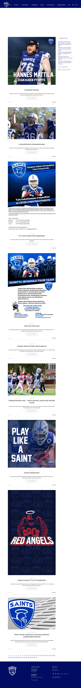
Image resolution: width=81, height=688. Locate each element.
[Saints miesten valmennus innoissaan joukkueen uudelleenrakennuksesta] (32, 613)
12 (30, 655)
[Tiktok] (60, 674)
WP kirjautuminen (55, 670)
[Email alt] (67, 674)
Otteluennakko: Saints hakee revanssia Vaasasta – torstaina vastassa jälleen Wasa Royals (65, 62)
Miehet (30, 632)
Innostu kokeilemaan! (31, 473)
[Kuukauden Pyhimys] (32, 61)
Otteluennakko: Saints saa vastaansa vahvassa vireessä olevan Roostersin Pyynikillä (64, 49)
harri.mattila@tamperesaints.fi (37, 677)
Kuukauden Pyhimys (31, 90)
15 (36, 655)
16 (38, 655)
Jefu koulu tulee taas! (31, 326)
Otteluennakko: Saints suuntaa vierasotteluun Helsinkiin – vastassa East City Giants (65, 58)
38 (34, 657)
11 (28, 655)
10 (26, 655)
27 (13, 657)
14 (34, 655)
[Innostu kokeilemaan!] (32, 444)
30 (18, 657)
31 (20, 657)
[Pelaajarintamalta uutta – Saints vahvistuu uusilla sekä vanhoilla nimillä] (32, 379)
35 (28, 657)
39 (36, 657)
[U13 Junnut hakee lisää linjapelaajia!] (32, 196)
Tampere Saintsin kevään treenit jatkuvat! (32, 346)
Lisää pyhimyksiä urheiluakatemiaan (32, 144)
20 (46, 655)
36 (30, 657)
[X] (62, 674)
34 (26, 657)
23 (52, 655)
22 (50, 655)
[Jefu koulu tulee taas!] (32, 287)
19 (44, 655)
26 (11, 657)
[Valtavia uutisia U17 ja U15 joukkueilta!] (32, 532)
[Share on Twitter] (53, 102)
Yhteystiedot (33, 671)
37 (32, 657)
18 (42, 655)
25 (9, 657)
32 (22, 657)
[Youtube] (58, 674)
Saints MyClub (55, 669)
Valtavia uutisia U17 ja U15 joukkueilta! (32, 580)
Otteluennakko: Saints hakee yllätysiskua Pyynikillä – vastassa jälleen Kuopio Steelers (65, 53)
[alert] (65, 69)
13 (32, 655)
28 (14, 657)
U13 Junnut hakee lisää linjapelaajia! (32, 236)
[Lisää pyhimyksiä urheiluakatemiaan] (32, 123)
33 (24, 657)
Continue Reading (32, 152)
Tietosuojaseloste (34, 680)
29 (16, 657)
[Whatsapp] (65, 674)
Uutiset (32, 87)
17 (40, 655)
